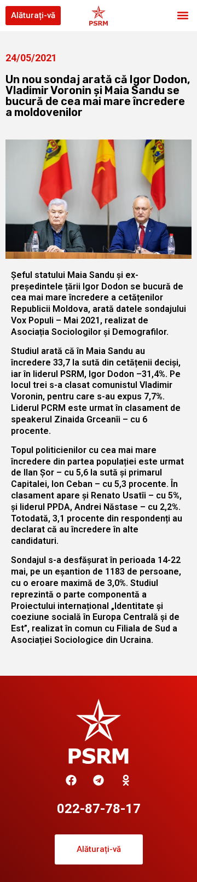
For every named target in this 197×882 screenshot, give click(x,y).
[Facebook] (71, 780)
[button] (182, 16)
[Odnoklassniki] (126, 780)
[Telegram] (98, 780)
